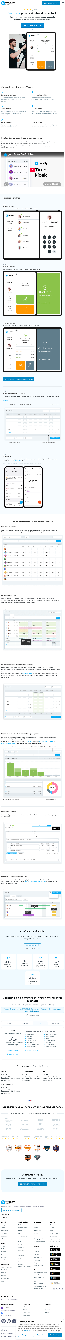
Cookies (3, 1333)
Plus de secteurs (38, 1265)
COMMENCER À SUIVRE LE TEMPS (31, 1184)
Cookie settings (55, 1335)
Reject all (40, 1335)
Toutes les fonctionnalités (24, 1266)
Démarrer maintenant (32, 25)
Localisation (21, 1247)
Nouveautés (4, 1236)
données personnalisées (46, 741)
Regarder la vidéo (14, 1054)
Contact (52, 1227)
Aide (51, 1225)
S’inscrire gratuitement (51, 3)
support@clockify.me (56, 1239)
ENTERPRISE (55, 1023)
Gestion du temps (39, 1230)
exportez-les (29, 741)
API (2, 1239)
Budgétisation (5, 1278)
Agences (36, 1251)
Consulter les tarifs (5, 1260)
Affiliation (47, 1309)
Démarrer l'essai (30, 1051)
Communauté (53, 1236)
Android (17, 460)
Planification (4, 1270)
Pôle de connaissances (40, 1225)
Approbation (21, 1255)
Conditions (10, 1333)
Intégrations (4, 1230)
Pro (2, 1254)
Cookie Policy (27, 1331)
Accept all (25, 1335)
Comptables (37, 1263)
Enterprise (4, 1257)
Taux (19, 1239)
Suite (24, 1307)
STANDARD (24, 1023)
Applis (3, 1227)
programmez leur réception (9, 743)
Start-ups (36, 1254)
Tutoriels (36, 1233)
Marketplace (26, 1315)
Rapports (3, 1275)
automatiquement (27, 673)
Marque (47, 1312)
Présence (4, 1272)
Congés (20, 1253)
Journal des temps (6, 1267)
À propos (47, 1307)
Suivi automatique (23, 1236)
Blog (35, 1236)
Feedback (53, 1230)
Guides (36, 1227)
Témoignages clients (39, 1239)
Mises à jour (26, 1312)
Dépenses (20, 1261)
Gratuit (3, 1246)
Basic (2, 1249)
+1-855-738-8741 (55, 1241)
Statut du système (55, 1233)
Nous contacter (31, 945)
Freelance (36, 1249)
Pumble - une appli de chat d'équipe (35, 881)
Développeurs (37, 1257)
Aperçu (3, 1225)
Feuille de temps (22, 1227)
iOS (21, 460)
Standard (4, 1251)
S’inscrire (4, 1217)
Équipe (19, 1258)
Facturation (21, 1264)
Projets (19, 1241)
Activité (20, 1244)
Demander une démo (10, 1210)
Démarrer (5, 400)
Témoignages (5, 1233)
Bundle (25, 1309)
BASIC (9, 1023)
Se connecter (5, 1214)
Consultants (37, 1260)
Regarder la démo (34, 1015)
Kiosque (20, 1230)
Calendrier (20, 1233)
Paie (2, 1281)
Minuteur (20, 1225)
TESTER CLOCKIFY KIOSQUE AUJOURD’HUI (18, 379)
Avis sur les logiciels (39, 1241)
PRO (40, 1023)
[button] (32, 1101)
